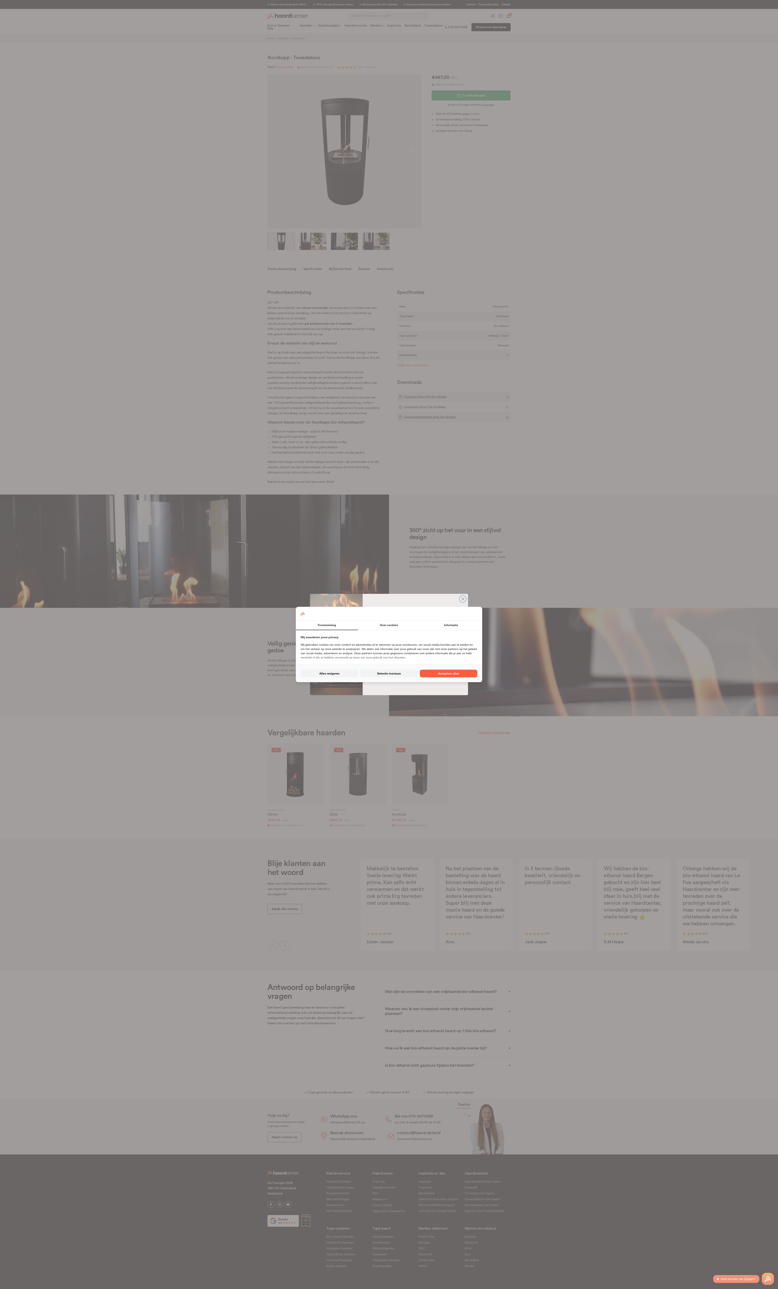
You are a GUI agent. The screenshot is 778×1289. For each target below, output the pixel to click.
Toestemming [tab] (326, 625)
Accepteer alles (448, 673)
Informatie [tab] (451, 625)
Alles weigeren (329, 673)
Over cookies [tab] (389, 625)
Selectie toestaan (389, 673)
